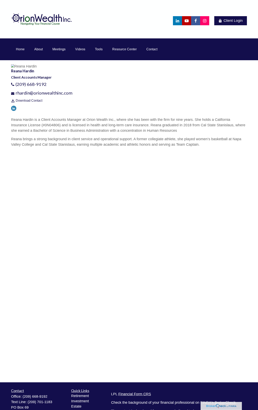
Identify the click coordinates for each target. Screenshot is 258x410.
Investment (80, 401)
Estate (76, 406)
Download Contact (29, 100)
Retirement (80, 396)
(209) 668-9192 (31, 84)
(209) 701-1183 (40, 402)
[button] (20, 49)
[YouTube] (186, 20)
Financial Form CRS (134, 394)
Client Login (233, 21)
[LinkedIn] (177, 20)
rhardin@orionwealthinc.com (44, 93)
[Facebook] (195, 20)
